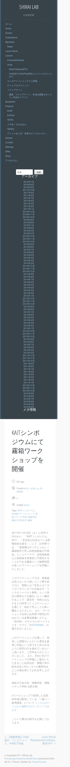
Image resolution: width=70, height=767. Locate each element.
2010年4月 (29, 406)
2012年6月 (29, 347)
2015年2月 (29, 263)
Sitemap (9, 146)
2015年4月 (29, 257)
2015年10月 (29, 241)
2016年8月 (29, 222)
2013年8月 (29, 309)
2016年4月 (29, 230)
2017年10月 (29, 189)
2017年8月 (29, 195)
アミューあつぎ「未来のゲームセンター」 (27, 133)
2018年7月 (29, 181)
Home (8, 28)
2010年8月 (29, 396)
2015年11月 (29, 238)
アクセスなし (11, 160)
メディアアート (14, 89)
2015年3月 (29, 260)
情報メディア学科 (25, 515)
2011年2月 (29, 379)
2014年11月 (29, 268)
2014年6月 (29, 282)
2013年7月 (29, 311)
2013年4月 (29, 320)
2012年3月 (29, 349)
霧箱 (30, 520)
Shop (8, 155)
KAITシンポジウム (26, 510)
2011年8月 (29, 366)
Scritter (15, 513)
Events (8, 32)
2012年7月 (29, 344)
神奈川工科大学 (19, 520)
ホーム (8, 23)
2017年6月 (29, 200)
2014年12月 (29, 265)
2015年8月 (29, 246)
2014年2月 (29, 292)
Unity (9, 64)
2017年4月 (29, 203)
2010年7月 (29, 398)
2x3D (9, 110)
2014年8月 (29, 276)
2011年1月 (29, 382)
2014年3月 (29, 290)
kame (26, 504)
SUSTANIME (36, 625)
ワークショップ (26, 513)
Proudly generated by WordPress (20, 758)
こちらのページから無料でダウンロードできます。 (31, 706)
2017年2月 (29, 206)
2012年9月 (29, 339)
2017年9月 (29, 192)
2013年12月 (29, 298)
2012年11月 (29, 333)
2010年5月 (29, 404)
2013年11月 (29, 301)
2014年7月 (29, 279)
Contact (9, 142)
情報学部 (32, 516)
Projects (9, 106)
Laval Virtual (11, 50)
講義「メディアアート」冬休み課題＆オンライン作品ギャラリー (30, 96)
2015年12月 (29, 235)
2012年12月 (29, 330)
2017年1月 (29, 208)
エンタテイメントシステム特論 (22, 80)
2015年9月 (29, 244)
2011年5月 (29, 374)
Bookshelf (10, 101)
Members (10, 41)
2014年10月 (29, 271)
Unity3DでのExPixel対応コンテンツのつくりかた (30, 75)
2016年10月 (29, 216)
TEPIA (10, 119)
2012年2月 (29, 352)
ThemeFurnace (38, 761)
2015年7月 (29, 249)
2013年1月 (29, 328)
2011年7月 (29, 368)
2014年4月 (29, 287)
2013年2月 (29, 325)
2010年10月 (29, 390)
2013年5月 (29, 317)
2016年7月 (29, 225)
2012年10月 (29, 336)
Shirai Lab (28, 6)
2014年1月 (29, 295)
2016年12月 (29, 211)
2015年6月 (29, 252)
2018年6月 (29, 184)
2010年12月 (29, 385)
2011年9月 (29, 363)
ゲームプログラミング (18, 85)
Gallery (10, 128)
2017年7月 (29, 197)
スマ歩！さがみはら (17, 124)
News (10, 46)
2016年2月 (29, 233)
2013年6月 (29, 314)
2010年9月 (29, 393)
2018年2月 (29, 187)
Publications (11, 37)
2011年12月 (29, 355)
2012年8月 (29, 341)
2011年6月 (29, 371)
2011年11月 (29, 358)
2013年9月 (29, 306)
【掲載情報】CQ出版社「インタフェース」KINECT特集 (16, 740)
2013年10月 (29, 303)
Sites (7, 151)
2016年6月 (29, 227)
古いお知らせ (32, 488)
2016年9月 (29, 219)
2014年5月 (29, 284)
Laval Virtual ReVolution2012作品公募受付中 (43, 740)
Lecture (9, 55)
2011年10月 (29, 360)
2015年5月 (29, 254)
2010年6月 (29, 401)
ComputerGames (15, 59)
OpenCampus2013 (18, 69)
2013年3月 (29, 322)
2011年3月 (29, 377)
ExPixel (11, 115)
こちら (15, 719)
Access (8, 137)
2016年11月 (29, 214)
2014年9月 (29, 273)
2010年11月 (29, 387)
